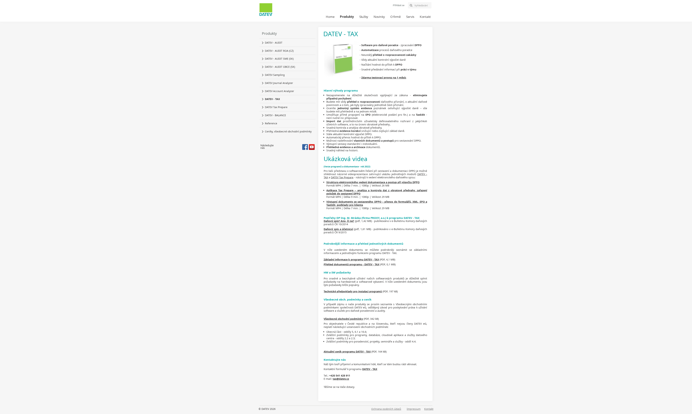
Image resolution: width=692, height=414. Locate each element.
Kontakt (425, 17)
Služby (363, 17)
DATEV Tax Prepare (342, 177)
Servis (410, 17)
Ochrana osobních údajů (386, 409)
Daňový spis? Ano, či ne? (339, 221)
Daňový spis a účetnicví (338, 229)
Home (330, 17)
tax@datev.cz (341, 378)
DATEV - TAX (369, 369)
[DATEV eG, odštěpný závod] (266, 9)
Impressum (414, 409)
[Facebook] (305, 147)
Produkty (347, 17)
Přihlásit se (398, 5)
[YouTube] (312, 147)
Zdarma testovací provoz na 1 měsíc (383, 77)
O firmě (395, 17)
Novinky (379, 17)
